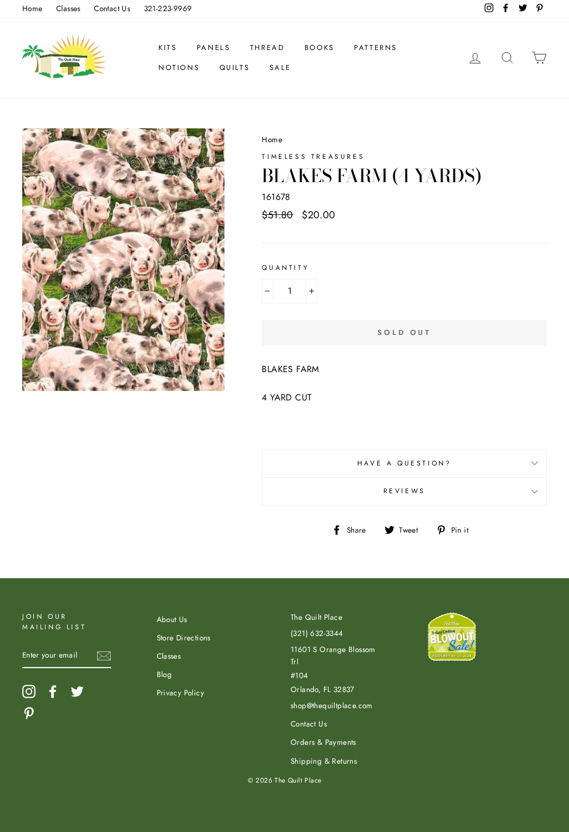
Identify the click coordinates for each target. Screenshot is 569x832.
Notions (178, 67)
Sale (280, 67)
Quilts (234, 67)
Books (320, 47)
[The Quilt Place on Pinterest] (29, 713)
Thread (267, 47)
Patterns (375, 47)
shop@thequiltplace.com (332, 705)
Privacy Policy (180, 692)
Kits (167, 47)
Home (32, 8)
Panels (214, 47)
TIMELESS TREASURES (313, 157)
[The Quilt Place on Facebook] (52, 691)
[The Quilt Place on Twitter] (77, 691)
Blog (164, 674)
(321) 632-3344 (317, 633)
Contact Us (112, 8)
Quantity (285, 268)
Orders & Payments (323, 742)
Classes (68, 8)
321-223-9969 (168, 8)
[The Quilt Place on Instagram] (29, 691)
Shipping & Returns (324, 760)
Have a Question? (404, 463)
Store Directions (184, 637)
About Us (172, 619)
